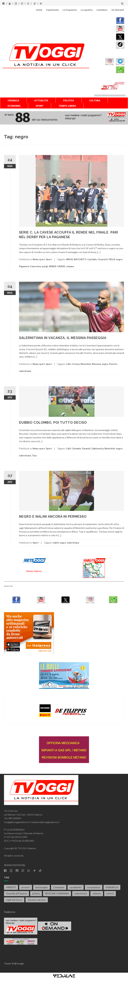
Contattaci (102, 9)
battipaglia (41, 887)
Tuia (34, 455)
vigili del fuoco (14, 899)
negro (119, 259)
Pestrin (113, 364)
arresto (25, 887)
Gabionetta (98, 448)
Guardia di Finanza (16, 893)
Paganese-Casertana (30, 266)
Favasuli (86, 448)
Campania (58, 887)
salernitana (25, 371)
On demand (117, 9)
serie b (110, 893)
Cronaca (13, 100)
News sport (39, 259)
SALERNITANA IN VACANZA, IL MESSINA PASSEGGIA (62, 338)
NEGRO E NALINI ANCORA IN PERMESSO (52, 516)
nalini (56, 542)
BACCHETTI (80, 259)
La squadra (87, 9)
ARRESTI (11, 887)
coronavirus (93, 887)
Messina (96, 364)
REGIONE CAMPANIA (57, 893)
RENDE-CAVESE (57, 266)
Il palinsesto (52, 9)
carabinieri (76, 887)
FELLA (112, 259)
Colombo (76, 448)
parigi (45, 266)
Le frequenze (70, 9)
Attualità (41, 100)
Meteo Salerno (34, 571)
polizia (36, 893)
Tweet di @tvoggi (14, 963)
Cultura (94, 100)
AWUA (69, 259)
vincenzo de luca (37, 899)
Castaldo (92, 259)
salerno (96, 893)
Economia (14, 105)
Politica (68, 100)
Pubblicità (9, 911)
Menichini (85, 364)
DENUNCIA (112, 887)
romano (70, 266)
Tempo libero (67, 105)
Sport (40, 105)
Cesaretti (103, 259)
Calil (68, 364)
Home (39, 9)
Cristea (76, 364)
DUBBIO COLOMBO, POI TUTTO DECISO (53, 422)
